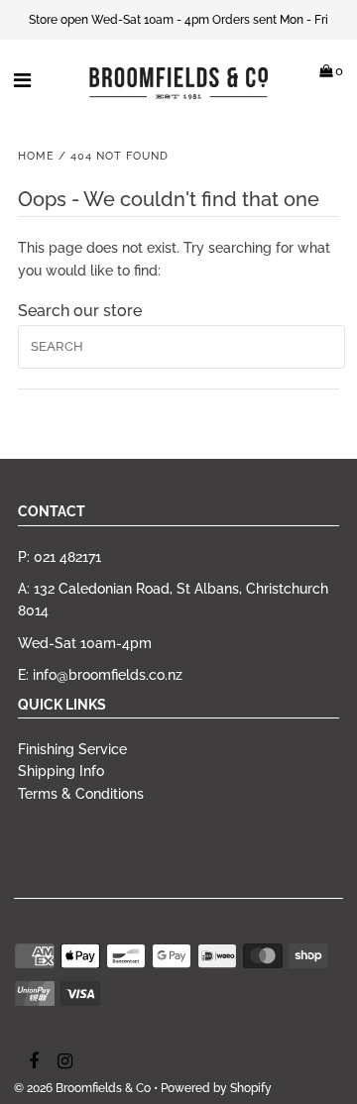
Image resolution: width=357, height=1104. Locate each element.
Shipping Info (61, 771)
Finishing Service (72, 749)
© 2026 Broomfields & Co (82, 1088)
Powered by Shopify (216, 1088)
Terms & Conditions (81, 794)
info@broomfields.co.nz (107, 675)
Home (36, 156)
